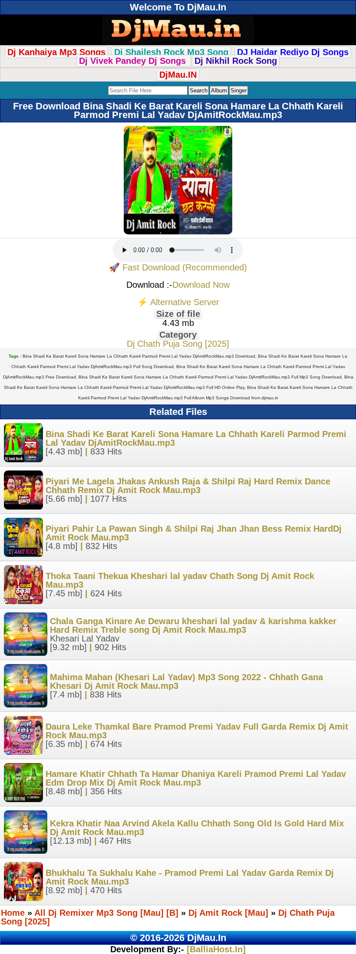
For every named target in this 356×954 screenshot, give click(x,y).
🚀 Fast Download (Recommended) (178, 267)
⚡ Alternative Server (178, 302)
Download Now (201, 284)
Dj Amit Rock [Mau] (228, 913)
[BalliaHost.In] (215, 949)
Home (13, 913)
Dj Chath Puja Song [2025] (178, 344)
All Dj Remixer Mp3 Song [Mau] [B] (106, 913)
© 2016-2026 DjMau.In (178, 937)
